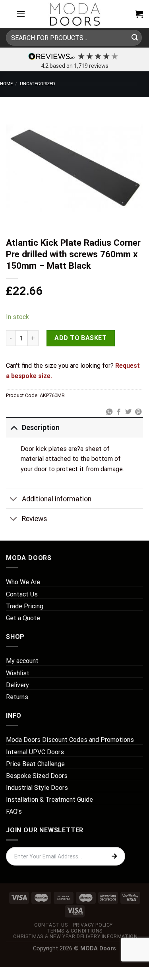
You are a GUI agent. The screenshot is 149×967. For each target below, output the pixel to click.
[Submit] (134, 37)
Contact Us (22, 594)
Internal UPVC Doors (35, 752)
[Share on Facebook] (119, 412)
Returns (17, 697)
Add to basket (80, 338)
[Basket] (139, 14)
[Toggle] (13, 427)
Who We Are (23, 582)
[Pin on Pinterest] (138, 412)
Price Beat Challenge (35, 764)
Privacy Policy (93, 925)
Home (6, 83)
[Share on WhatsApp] (109, 412)
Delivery (17, 685)
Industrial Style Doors (37, 787)
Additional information (56, 499)
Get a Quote (23, 618)
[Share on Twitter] (128, 412)
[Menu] (20, 13)
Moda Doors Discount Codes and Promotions (70, 739)
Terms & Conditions (74, 931)
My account (22, 661)
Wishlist (17, 673)
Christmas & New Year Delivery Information (75, 936)
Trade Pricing (24, 606)
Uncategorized (37, 83)
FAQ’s (14, 811)
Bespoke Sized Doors (37, 776)
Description (41, 428)
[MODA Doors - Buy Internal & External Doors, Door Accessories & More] (75, 14)
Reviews (34, 519)
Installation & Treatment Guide (49, 799)
